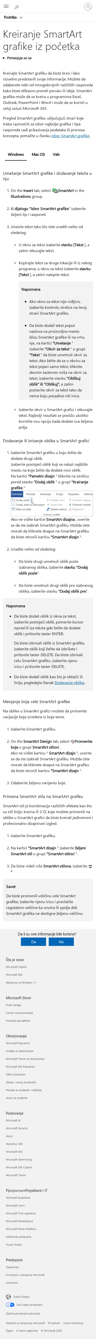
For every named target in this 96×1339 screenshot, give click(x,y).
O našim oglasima (27, 1330)
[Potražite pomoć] (17, 6)
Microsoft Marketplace (19, 1221)
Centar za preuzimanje (19, 1013)
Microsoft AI (13, 1120)
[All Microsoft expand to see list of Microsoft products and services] (6, 6)
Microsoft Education (18, 1043)
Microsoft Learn (15, 1205)
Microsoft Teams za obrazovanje (25, 1059)
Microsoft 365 (14, 974)
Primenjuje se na (19, 57)
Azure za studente (17, 1098)
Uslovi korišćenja (73, 1323)
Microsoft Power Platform (21, 1229)
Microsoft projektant (18, 1197)
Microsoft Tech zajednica (21, 1213)
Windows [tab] (16, 154)
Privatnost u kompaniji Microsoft (25, 1275)
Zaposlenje (12, 1267)
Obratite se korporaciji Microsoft (25, 1323)
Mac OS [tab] (38, 154)
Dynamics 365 (14, 1144)
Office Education (15, 1074)
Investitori (12, 1282)
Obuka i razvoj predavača (21, 1082)
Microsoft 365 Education (20, 1066)
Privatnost (54, 1323)
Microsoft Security (17, 1128)
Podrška (11, 17)
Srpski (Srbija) (21, 1296)
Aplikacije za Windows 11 (21, 982)
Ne (61, 941)
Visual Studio (14, 1244)
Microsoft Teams (16, 1175)
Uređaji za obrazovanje (19, 1051)
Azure (9, 1136)
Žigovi (9, 1330)
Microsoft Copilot (16, 967)
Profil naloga (13, 1005)
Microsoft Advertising (19, 1159)
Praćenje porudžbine (18, 1020)
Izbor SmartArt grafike (70, 135)
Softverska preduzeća (18, 1237)
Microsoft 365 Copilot (19, 1167)
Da (33, 941)
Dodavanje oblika (69, 682)
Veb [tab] (56, 154)
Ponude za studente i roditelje (24, 1090)
